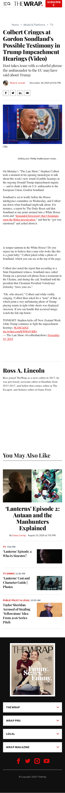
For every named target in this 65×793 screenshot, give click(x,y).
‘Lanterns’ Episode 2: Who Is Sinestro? (17, 553)
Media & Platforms (34, 24)
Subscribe (53, 4)
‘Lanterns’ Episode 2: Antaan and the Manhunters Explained (32, 518)
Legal (10, 733)
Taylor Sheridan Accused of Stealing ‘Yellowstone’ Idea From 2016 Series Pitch (16, 613)
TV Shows (9, 573)
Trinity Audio (36, 158)
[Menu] (7, 4)
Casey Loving (18, 535)
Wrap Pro (13, 720)
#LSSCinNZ (21, 327)
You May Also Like (26, 455)
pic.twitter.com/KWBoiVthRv (20, 331)
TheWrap (13, 707)
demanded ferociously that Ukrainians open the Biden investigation (31, 217)
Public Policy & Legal (16, 600)
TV (51, 24)
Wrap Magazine (18, 747)
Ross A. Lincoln (17, 82)
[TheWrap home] (28, 4)
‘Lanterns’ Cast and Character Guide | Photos (16, 582)
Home (15, 24)
